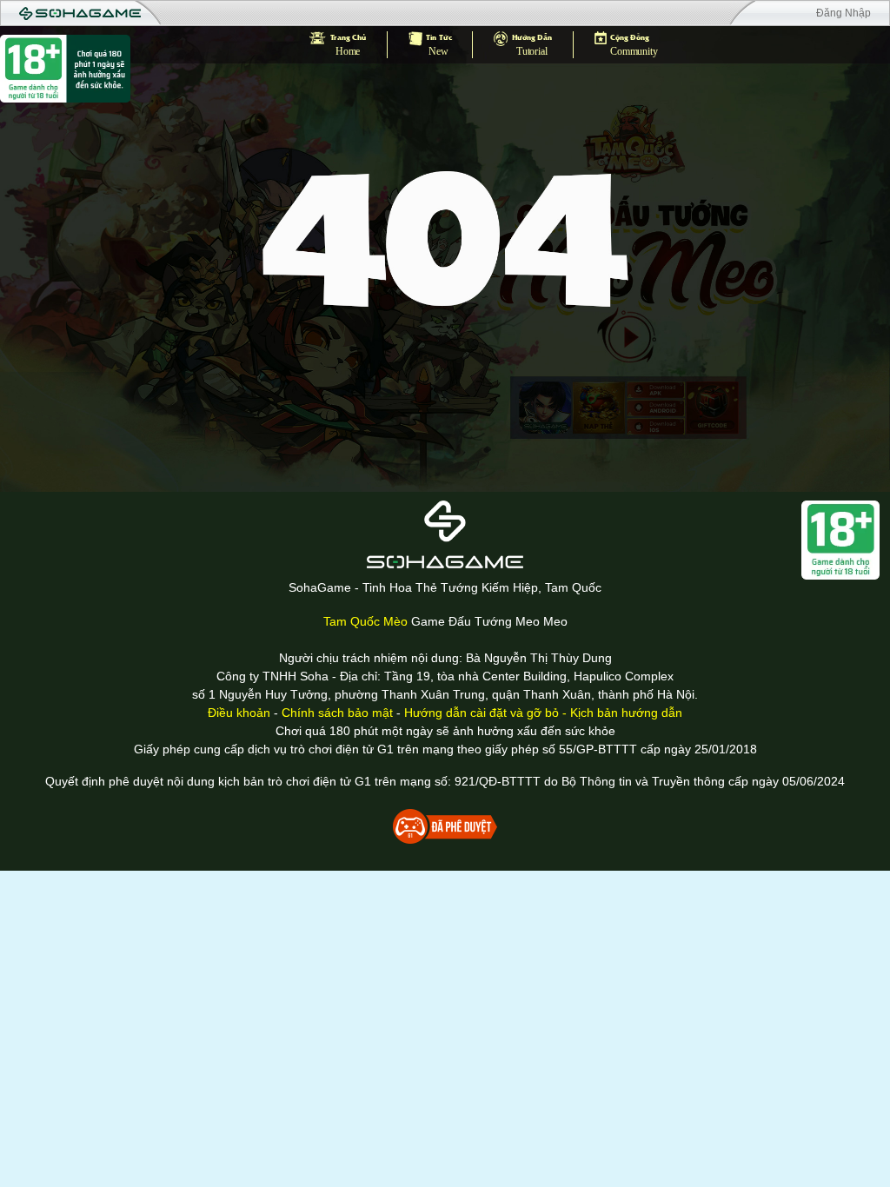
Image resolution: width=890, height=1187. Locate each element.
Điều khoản (239, 712)
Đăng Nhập (843, 13)
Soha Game (80, 14)
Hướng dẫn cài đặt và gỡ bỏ (481, 712)
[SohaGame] (445, 534)
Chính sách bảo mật (337, 712)
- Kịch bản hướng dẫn (620, 712)
